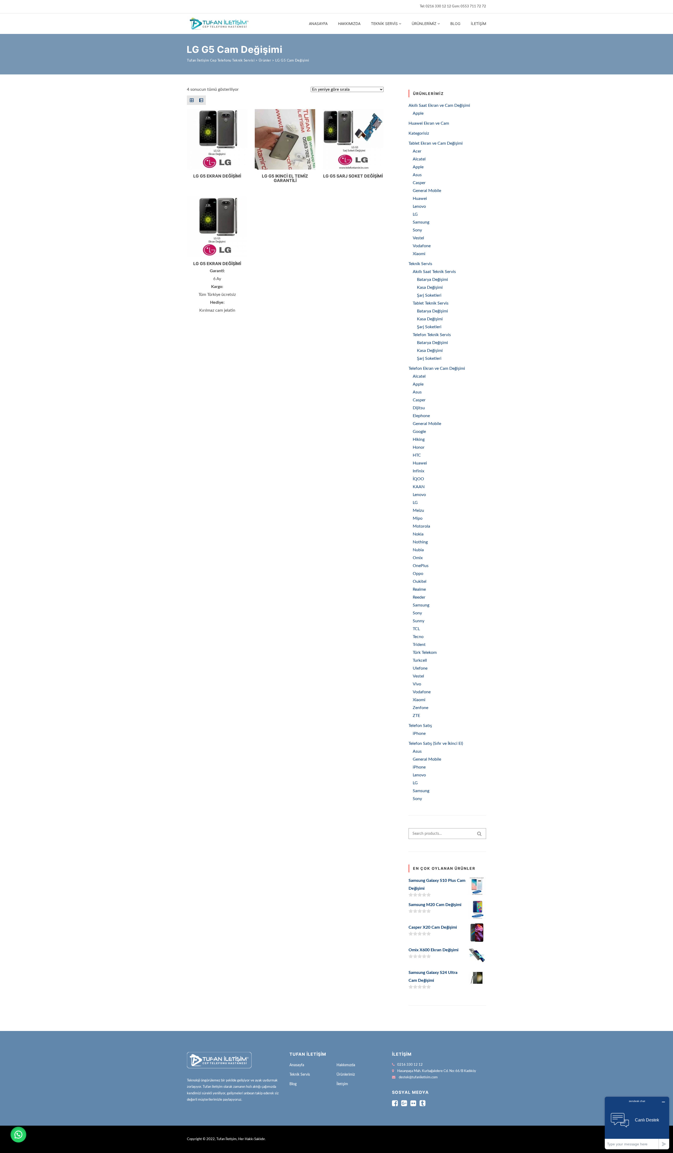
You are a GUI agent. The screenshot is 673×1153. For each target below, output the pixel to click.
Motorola (421, 526)
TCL (416, 629)
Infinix (418, 471)
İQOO (418, 479)
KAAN (419, 487)
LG (415, 214)
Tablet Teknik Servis (430, 303)
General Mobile (427, 191)
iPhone (419, 733)
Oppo (418, 574)
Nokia (418, 534)
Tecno (418, 637)
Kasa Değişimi (430, 287)
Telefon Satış (420, 726)
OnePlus (421, 566)
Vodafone (422, 246)
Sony (417, 230)
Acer (417, 151)
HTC (417, 455)
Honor (419, 447)
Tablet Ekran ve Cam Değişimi (436, 143)
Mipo (417, 518)
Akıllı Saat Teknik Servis (434, 272)
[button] (18, 1134)
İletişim (478, 23)
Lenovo (419, 206)
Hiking (419, 439)
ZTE (416, 716)
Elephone (421, 416)
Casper (419, 183)
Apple (418, 113)
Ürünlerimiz (424, 23)
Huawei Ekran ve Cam (429, 123)
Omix (418, 558)
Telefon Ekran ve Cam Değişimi (437, 368)
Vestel (418, 238)
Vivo (417, 684)
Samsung (421, 222)
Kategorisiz (419, 133)
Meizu (418, 510)
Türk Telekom (425, 652)
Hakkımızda (349, 23)
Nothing (420, 542)
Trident (419, 645)
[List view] (201, 100)
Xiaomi (419, 254)
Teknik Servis (384, 23)
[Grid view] (191, 100)
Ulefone (420, 668)
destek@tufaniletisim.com (418, 1077)
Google (419, 431)
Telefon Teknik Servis (432, 335)
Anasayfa (318, 23)
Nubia (418, 550)
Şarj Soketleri (429, 295)
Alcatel (419, 159)
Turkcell (420, 660)
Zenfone (420, 708)
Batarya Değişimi (432, 279)
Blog (455, 23)
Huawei (420, 198)
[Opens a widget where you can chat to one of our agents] (637, 1123)
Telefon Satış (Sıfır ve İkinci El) (436, 743)
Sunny (418, 621)
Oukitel (419, 581)
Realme (419, 589)
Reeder (419, 597)
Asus (417, 175)
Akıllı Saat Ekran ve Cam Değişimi (439, 105)
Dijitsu (419, 408)
